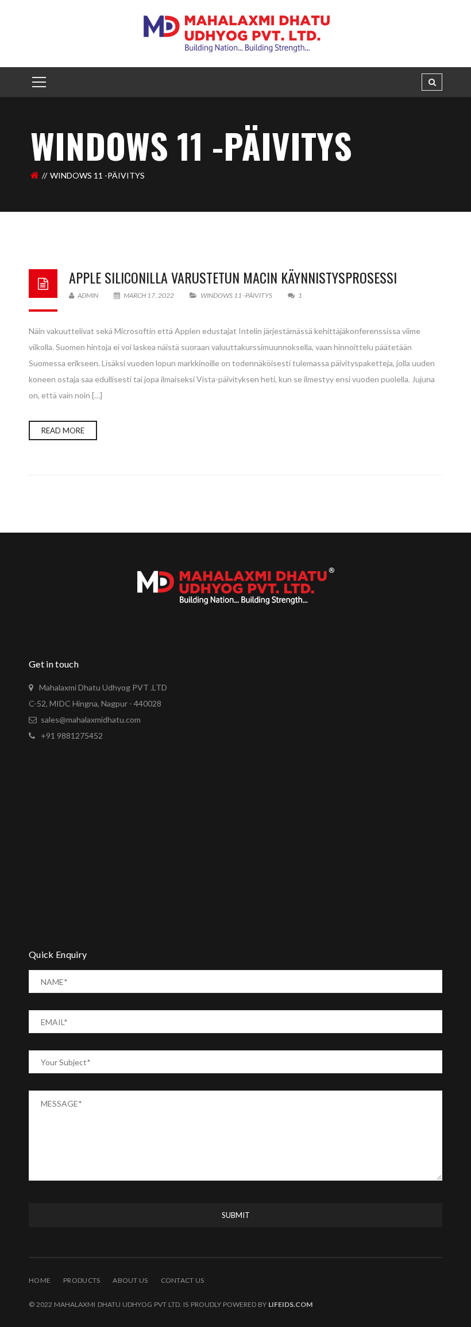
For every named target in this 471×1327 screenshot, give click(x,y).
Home (40, 1280)
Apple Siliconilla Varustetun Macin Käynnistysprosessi (233, 277)
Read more (62, 430)
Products (81, 1280)
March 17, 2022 (148, 295)
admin (87, 295)
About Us (130, 1280)
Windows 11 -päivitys (236, 295)
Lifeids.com (290, 1304)
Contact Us (182, 1280)
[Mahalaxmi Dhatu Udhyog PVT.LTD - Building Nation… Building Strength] (235, 32)
